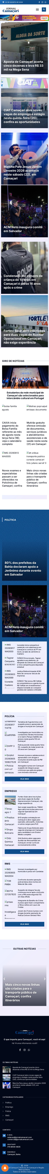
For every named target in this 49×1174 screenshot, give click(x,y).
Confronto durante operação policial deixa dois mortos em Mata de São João (29, 882)
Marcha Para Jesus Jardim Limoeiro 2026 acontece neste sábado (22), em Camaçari (23, 172)
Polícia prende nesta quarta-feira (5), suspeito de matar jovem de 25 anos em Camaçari (31, 747)
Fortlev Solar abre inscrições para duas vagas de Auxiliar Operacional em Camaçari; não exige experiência (24, 336)
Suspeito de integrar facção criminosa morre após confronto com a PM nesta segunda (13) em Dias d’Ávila (31, 893)
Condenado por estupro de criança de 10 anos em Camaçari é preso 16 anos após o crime (23, 281)
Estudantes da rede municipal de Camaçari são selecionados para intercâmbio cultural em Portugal (25, 395)
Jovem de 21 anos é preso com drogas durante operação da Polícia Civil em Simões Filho (30, 913)
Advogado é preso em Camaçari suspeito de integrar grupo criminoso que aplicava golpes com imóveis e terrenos (31, 769)
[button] (37, 9)
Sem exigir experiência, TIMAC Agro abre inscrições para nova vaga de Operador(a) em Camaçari (30, 810)
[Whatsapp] (45, 2)
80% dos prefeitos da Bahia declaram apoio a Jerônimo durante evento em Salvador (23, 568)
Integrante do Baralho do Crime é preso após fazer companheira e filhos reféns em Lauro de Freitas (31, 903)
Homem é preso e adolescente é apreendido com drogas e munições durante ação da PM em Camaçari (31, 758)
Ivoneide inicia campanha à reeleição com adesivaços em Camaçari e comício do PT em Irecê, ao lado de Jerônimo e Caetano (29, 649)
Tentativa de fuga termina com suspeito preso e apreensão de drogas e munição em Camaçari (31, 724)
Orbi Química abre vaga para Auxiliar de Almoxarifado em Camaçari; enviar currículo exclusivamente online (29, 841)
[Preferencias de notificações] (5, 1168)
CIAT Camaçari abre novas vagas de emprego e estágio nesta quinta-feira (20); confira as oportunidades (24, 116)
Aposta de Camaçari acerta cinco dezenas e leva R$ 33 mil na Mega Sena (23, 65)
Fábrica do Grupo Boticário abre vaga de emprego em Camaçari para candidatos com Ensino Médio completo (31, 831)
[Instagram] (42, 2)
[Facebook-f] (39, 2)
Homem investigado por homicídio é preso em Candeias (30, 870)
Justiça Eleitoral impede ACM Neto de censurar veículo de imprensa (29, 673)
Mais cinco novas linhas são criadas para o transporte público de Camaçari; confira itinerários (22, 992)
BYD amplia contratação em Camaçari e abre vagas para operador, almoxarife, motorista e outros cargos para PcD (30, 820)
